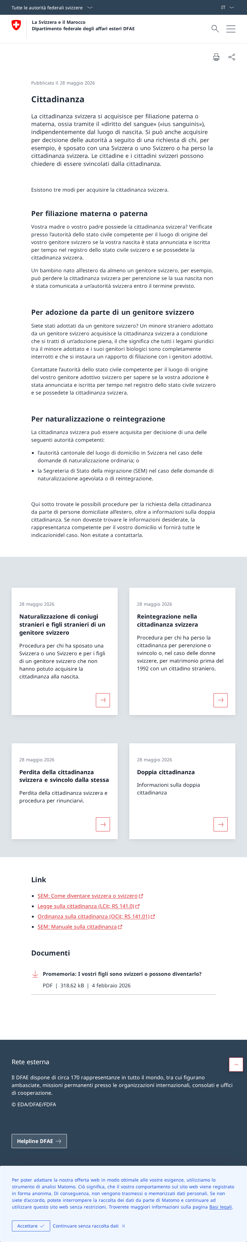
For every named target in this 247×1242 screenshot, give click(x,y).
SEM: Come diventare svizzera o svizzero (88, 895)
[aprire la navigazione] (231, 29)
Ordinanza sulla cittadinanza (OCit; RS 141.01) (94, 916)
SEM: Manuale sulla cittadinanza (77, 926)
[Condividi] (231, 57)
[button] (236, 1064)
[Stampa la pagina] (216, 57)
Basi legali (220, 1207)
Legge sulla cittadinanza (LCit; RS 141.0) (86, 906)
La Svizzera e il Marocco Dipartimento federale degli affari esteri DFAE (83, 25)
